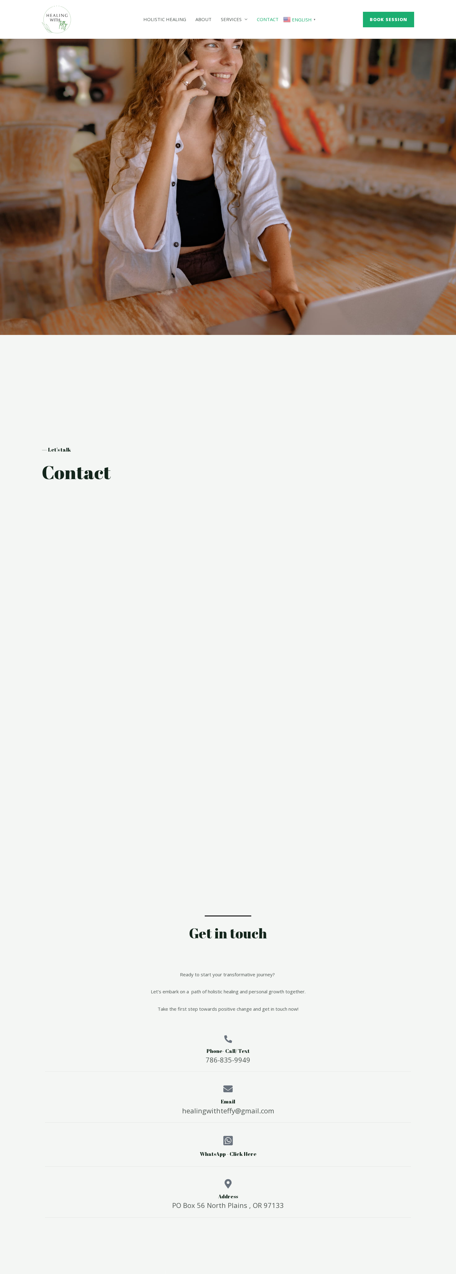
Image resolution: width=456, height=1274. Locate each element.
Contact (268, 19)
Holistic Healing (164, 19)
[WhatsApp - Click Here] (228, 1140)
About (203, 19)
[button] (388, 19)
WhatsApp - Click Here (228, 1153)
